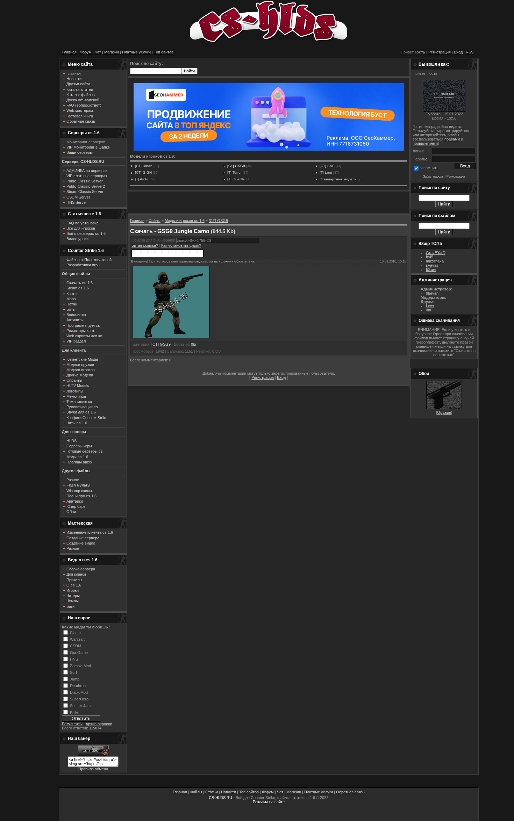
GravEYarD (435, 253)
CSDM (75, 645)
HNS (74, 659)
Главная (69, 52)
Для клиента (74, 350)
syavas (432, 265)
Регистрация (439, 52)
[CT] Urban (143, 166)
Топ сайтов (163, 52)
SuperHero (79, 699)
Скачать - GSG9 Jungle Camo (169, 231)
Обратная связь (350, 792)
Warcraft (77, 639)
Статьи (211, 792)
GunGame (79, 652)
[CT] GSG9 (236, 166)
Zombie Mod (80, 665)
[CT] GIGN (143, 172)
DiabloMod (79, 692)
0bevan (432, 293)
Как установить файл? (181, 245)
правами (452, 139)
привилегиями (425, 143)
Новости (228, 792)
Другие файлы (76, 471)
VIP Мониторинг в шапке (88, 147)
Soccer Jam (80, 705)
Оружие (444, 412)
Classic (76, 632)
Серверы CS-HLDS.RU (83, 161)
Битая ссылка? (144, 245)
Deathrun (78, 685)
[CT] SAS (327, 166)
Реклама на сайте (269, 802)
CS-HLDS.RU (220, 797)
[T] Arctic (142, 179)
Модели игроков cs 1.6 (185, 220)
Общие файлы (76, 274)
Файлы (154, 220)
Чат (98, 52)
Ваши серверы (79, 152)
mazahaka (435, 261)
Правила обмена (93, 769)
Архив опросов (99, 724)
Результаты (72, 724)
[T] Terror (234, 172)
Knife (74, 712)
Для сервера (74, 432)
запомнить (429, 168)
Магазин (111, 52)
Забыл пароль (433, 176)
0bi (193, 344)
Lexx (430, 306)
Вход (458, 52)
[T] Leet (326, 172)
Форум (86, 52)
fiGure (431, 269)
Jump (74, 679)
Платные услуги (136, 52)
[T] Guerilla (236, 179)
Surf (73, 672)
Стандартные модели (338, 179)
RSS (469, 52)
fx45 (429, 257)
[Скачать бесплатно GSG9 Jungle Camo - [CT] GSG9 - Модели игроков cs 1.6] (171, 338)
